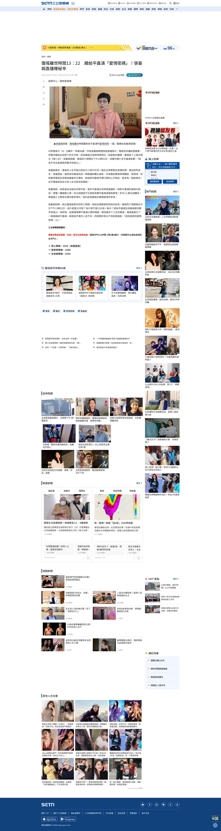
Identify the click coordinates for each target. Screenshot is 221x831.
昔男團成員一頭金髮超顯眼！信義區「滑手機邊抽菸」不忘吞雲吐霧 (56, 783)
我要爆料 (133, 813)
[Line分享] (44, 87)
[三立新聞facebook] (149, 804)
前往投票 (170, 181)
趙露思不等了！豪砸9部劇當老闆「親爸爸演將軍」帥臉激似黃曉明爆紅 (91, 783)
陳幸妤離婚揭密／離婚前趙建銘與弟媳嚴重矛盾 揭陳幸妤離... (91, 419)
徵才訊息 (145, 813)
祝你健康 (132, 3)
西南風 (132, 490)
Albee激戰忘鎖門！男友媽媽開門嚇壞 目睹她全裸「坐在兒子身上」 (57, 754)
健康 (130, 8)
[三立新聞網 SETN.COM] (44, 8)
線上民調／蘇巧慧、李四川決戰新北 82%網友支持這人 (162, 468)
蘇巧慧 (153, 172)
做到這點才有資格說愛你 (106, 347)
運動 (148, 8)
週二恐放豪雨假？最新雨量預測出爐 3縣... (63, 343)
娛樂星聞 (113, 3)
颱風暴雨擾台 (59, 8)
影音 (88, 8)
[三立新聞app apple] (49, 819)
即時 (49, 8)
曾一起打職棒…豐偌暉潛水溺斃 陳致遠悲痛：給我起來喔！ (125, 783)
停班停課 (117, 490)
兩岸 (142, 8)
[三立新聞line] (163, 804)
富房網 (163, 3)
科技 (172, 8)
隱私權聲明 (75, 813)
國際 (136, 8)
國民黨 (51, 490)
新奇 (166, 8)
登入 (178, 3)
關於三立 (45, 813)
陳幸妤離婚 (73, 8)
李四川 (153, 175)
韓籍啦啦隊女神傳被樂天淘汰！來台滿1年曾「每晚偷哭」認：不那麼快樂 (125, 754)
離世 (76, 143)
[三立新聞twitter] (170, 804)
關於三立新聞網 (59, 813)
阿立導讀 (142, 3)
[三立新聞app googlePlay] (68, 819)
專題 (160, 8)
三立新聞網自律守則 (93, 813)
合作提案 (109, 813)
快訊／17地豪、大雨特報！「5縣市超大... (62, 347)
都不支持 (154, 178)
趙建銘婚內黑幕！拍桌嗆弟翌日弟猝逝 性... (114, 343)
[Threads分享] (44, 93)
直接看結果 (154, 181)
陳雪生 (82, 490)
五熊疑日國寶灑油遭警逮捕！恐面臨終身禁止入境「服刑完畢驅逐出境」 (91, 725)
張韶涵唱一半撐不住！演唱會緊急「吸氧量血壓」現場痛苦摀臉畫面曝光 (125, 725)
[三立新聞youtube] (143, 804)
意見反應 (121, 813)
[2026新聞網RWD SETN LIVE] (73, 3)
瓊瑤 (72, 143)
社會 (112, 8)
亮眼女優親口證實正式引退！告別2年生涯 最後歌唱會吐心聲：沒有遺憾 (91, 754)
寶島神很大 (154, 3)
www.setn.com (64, 825)
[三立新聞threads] (177, 804)
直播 (100, 8)
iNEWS (123, 3)
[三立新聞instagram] (156, 804)
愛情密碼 (104, 143)
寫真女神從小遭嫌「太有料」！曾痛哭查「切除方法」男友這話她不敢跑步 (57, 725)
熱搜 (94, 8)
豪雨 (102, 490)
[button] (170, 3)
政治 (106, 8)
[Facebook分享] (44, 81)
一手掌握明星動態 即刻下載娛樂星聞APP (113, 338)
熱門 (82, 8)
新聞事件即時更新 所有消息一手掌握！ (61, 338)
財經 (154, 8)
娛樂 (118, 8)
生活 (124, 8)
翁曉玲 (67, 490)
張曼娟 (59, 143)
